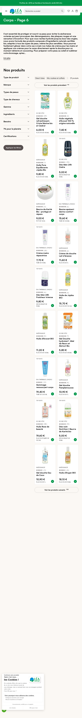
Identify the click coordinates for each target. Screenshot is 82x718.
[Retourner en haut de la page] (76, 491)
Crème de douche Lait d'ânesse (67, 254)
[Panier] (77, 11)
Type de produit (11, 77)
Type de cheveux (12, 99)
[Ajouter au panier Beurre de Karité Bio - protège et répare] (52, 220)
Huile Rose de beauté (42, 427)
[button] (4, 710)
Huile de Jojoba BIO (66, 296)
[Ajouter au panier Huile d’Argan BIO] (75, 481)
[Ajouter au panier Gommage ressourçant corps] (52, 393)
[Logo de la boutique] (16, 11)
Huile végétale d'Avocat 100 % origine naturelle (67, 121)
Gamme (7, 107)
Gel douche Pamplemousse (66, 386)
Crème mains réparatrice (42, 254)
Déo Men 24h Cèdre (65, 165)
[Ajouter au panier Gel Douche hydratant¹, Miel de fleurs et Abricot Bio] (75, 352)
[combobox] (44, 11)
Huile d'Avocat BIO (45, 338)
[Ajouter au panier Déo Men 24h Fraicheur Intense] (52, 305)
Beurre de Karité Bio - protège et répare (44, 211)
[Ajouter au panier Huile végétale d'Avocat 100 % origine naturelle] (75, 131)
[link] (69, 11)
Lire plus (7, 58)
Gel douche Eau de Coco (43, 474)
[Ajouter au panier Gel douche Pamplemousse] (75, 393)
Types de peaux (11, 92)
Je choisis (12, 708)
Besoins (7, 121)
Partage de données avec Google (15, 697)
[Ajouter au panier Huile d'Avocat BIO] (52, 352)
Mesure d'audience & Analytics (14, 699)
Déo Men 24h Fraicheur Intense (44, 296)
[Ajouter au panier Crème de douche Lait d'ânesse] (75, 262)
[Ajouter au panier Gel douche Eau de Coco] (52, 481)
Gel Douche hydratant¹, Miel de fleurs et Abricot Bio (66, 342)
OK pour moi (34, 708)
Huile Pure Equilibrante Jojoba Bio (42, 167)
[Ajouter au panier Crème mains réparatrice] (52, 262)
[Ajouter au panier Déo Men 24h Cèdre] (75, 176)
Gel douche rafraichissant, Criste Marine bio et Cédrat (44, 122)
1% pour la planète (12, 129)
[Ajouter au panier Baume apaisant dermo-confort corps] (75, 220)
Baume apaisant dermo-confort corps (66, 211)
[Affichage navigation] (6, 11)
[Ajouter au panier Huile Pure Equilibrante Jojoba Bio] (52, 176)
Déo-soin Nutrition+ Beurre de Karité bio (67, 429)
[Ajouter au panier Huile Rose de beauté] (52, 439)
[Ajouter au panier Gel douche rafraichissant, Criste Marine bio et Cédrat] (52, 131)
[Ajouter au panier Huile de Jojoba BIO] (75, 305)
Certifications (10, 136)
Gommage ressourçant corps (44, 386)
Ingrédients (9, 114)
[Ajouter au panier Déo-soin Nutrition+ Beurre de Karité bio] (75, 439)
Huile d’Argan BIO (67, 473)
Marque (7, 84)
